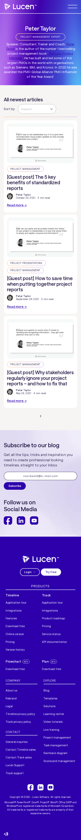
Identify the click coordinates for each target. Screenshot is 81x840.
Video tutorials (53, 721)
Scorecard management (59, 761)
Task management (56, 745)
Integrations (14, 610)
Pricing (10, 641)
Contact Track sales (19, 757)
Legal (9, 706)
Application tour (16, 602)
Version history (15, 649)
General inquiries (17, 741)
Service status (51, 634)
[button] (72, 6)
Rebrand (11, 698)
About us (11, 690)
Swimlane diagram (56, 753)
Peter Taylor (23, 194)
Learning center (54, 714)
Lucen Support (15, 765)
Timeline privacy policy (20, 714)
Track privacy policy (18, 721)
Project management (57, 737)
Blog (46, 690)
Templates (50, 698)
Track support (15, 773)
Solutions (49, 706)
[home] (20, 6)
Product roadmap (53, 618)
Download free (15, 626)
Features (11, 618)
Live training (51, 729)
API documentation (54, 641)
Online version (15, 634)
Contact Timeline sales (21, 749)
